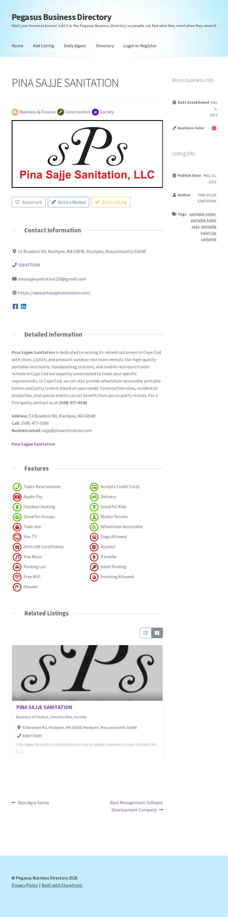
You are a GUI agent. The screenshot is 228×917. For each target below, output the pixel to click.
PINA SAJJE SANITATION (44, 707)
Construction (61, 716)
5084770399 (29, 265)
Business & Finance (32, 716)
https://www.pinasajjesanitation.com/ (54, 292)
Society (80, 716)
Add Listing (43, 45)
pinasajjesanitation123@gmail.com (52, 279)
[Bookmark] (18, 695)
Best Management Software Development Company (136, 805)
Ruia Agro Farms (33, 802)
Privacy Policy (25, 885)
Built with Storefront (62, 885)
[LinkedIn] (24, 306)
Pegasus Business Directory (61, 17)
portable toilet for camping (208, 233)
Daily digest (75, 45)
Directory (105, 45)
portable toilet (202, 214)
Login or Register (140, 45)
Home (17, 45)
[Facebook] (15, 306)
